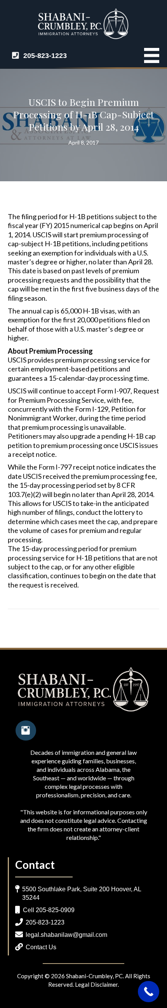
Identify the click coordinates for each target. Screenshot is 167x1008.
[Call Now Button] (148, 991)
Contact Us (41, 947)
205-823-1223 (45, 56)
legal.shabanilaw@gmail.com (66, 934)
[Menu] (147, 55)
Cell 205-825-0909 (49, 910)
